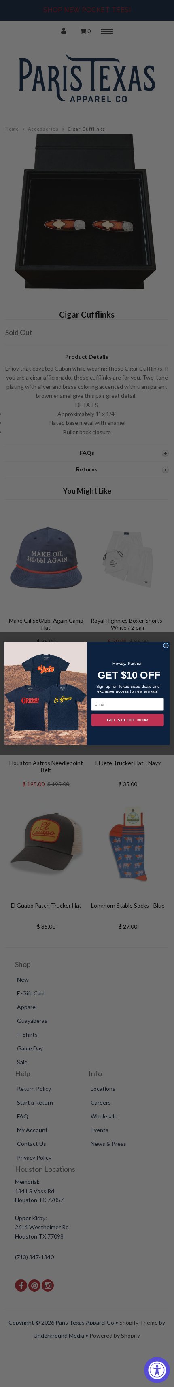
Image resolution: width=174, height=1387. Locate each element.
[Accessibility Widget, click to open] (157, 1370)
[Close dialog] (166, 645)
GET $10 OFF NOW (128, 720)
